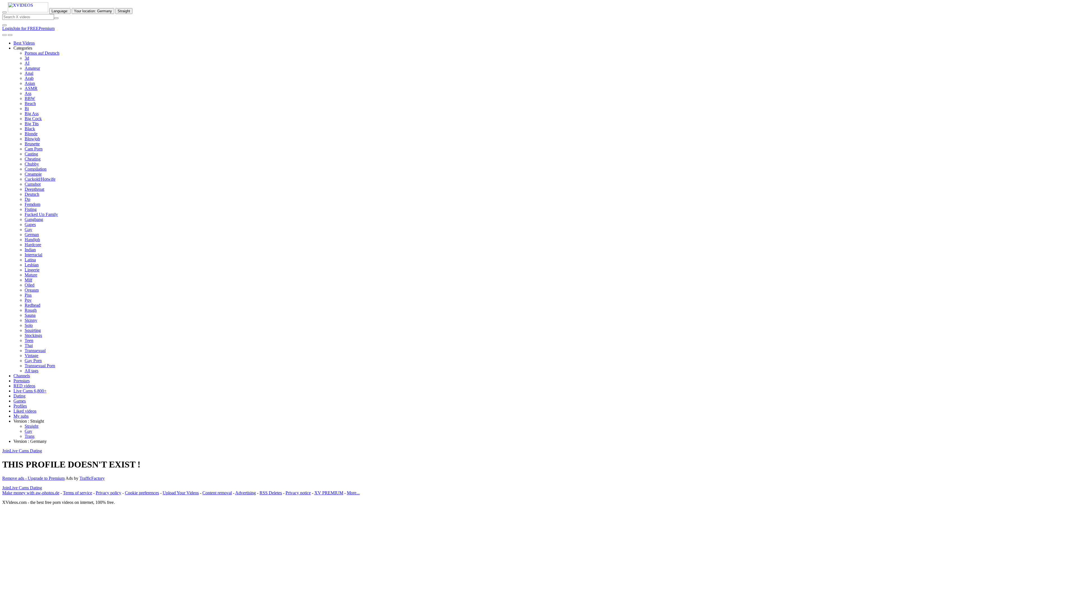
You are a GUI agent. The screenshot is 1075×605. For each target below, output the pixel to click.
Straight (31, 426)
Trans (29, 436)
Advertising (245, 492)
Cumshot (33, 184)
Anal (29, 73)
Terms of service (77, 492)
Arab (29, 78)
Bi (27, 108)
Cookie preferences (142, 492)
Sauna (30, 315)
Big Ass (32, 113)
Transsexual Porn (40, 365)
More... (353, 492)
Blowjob (32, 138)
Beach (30, 103)
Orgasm (32, 290)
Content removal (217, 492)
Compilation (35, 169)
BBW (30, 98)
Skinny (31, 320)
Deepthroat (34, 189)
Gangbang (34, 219)
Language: (60, 11)
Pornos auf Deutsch (42, 53)
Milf (28, 280)
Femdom (32, 204)
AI (27, 63)
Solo (29, 325)
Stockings (33, 335)
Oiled (29, 285)
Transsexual (35, 350)
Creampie (33, 174)
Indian (30, 249)
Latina (30, 259)
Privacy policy (108, 492)
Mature (31, 275)
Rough (31, 310)
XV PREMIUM (328, 492)
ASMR (31, 88)
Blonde (31, 133)
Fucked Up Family (41, 214)
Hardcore (33, 244)
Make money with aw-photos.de (30, 492)
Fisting (31, 209)
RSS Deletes (271, 492)
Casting (31, 154)
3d (27, 58)
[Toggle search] (4, 12)
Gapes (30, 224)
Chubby (32, 164)
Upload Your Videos (181, 492)
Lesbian (32, 264)
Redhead (32, 305)
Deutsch (32, 194)
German (32, 234)
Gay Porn (33, 360)
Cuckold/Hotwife (40, 179)
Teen (29, 340)
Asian (30, 83)
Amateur (32, 68)
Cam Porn (34, 148)
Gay (28, 229)
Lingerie (32, 269)
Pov (28, 300)
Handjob (32, 239)
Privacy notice (298, 492)
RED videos (24, 385)
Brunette (32, 143)
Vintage (31, 355)
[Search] (56, 18)
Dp (27, 199)
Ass (28, 93)
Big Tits (32, 123)
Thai (29, 345)
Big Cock (33, 118)
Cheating (33, 159)
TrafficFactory (92, 478)
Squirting (33, 330)
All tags (31, 370)
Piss (28, 295)
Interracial (33, 254)
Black (30, 128)
